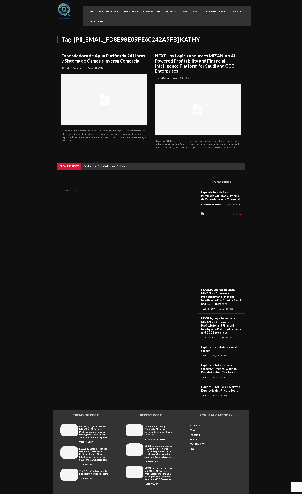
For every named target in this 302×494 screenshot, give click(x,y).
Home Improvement (72, 68)
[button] (243, 11)
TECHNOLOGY (162, 78)
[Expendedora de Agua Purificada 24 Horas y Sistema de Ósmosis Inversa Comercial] (104, 99)
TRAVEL (205, 356)
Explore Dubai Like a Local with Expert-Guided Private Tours (220, 388)
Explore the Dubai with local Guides (104, 165)
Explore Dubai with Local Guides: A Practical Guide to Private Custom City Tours (219, 368)
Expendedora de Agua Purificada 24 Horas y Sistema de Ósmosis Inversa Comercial (103, 58)
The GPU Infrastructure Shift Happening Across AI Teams (94, 472)
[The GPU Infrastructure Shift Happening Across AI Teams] (69, 475)
